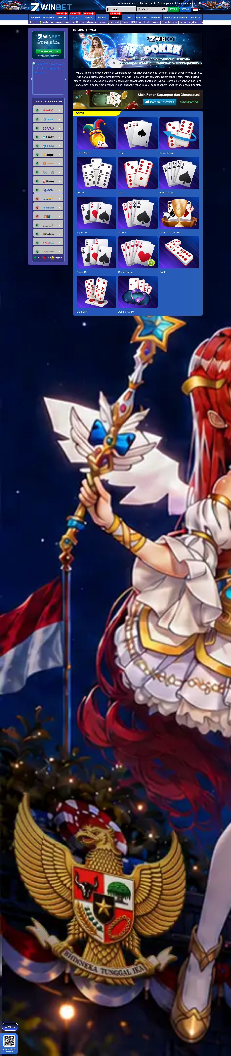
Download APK (128, 3)
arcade (102, 17)
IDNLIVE (88, 17)
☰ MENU (10, 1026)
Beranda (35, 17)
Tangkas (155, 17)
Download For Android (161, 102)
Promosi (195, 17)
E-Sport (62, 17)
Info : (33, 22)
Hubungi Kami (166, 3)
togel (128, 17)
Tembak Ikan (169, 17)
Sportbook (48, 17)
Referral (182, 17)
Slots (75, 17)
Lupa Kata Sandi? (186, 3)
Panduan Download (188, 102)
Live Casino (142, 17)
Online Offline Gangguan (49, 257)
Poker (115, 17)
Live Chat (147, 3)
